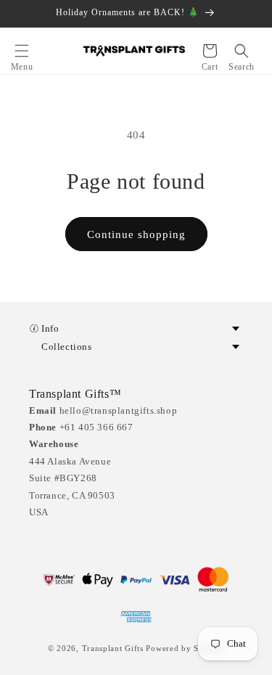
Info (50, 328)
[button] (22, 51)
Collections (66, 346)
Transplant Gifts (113, 648)
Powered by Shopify (185, 648)
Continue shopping (136, 234)
